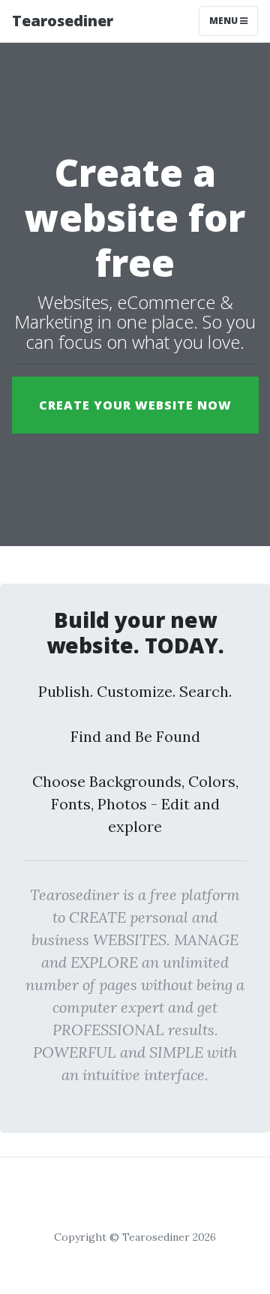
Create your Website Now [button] (135, 405)
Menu (224, 20)
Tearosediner (62, 21)
